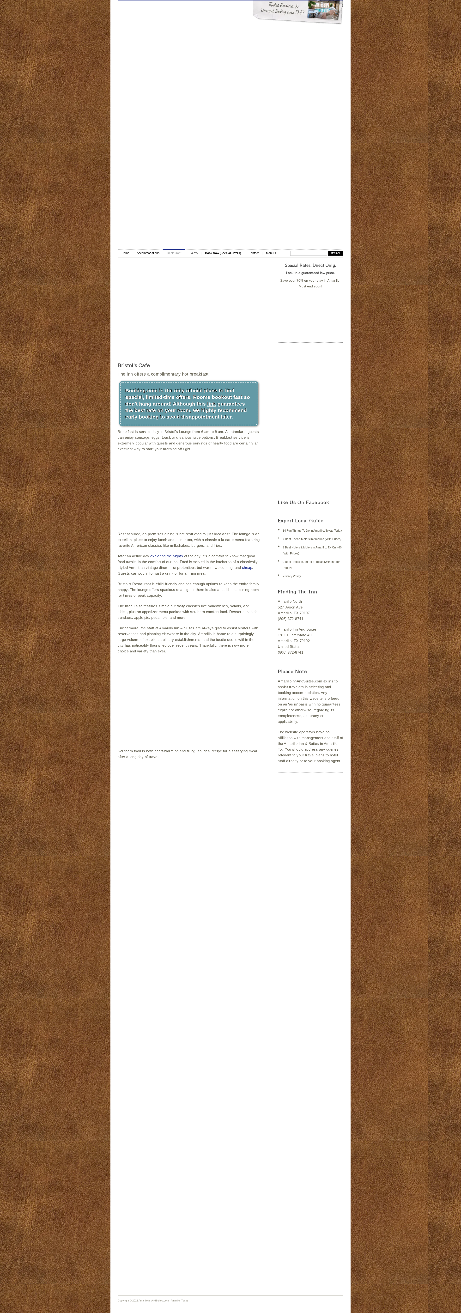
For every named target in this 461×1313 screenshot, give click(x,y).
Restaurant (174, 253)
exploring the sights (166, 556)
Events (193, 253)
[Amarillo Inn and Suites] (230, 174)
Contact (254, 253)
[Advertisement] (230, 213)
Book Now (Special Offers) (223, 253)
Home (125, 253)
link (211, 404)
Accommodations (148, 253)
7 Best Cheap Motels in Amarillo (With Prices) (312, 539)
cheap (247, 567)
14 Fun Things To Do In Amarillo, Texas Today (312, 530)
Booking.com (141, 390)
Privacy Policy (292, 576)
